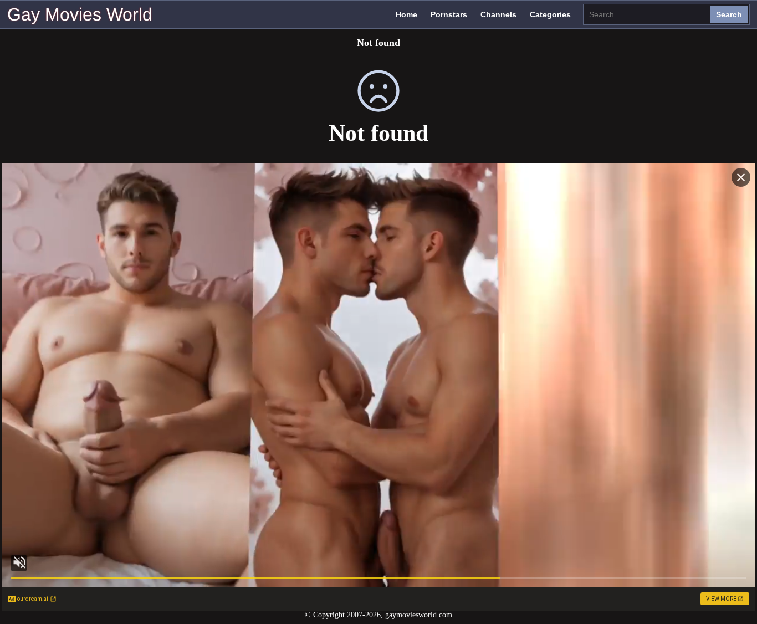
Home (406, 14)
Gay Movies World (79, 14)
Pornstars (449, 14)
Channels (498, 14)
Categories (550, 14)
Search (729, 14)
